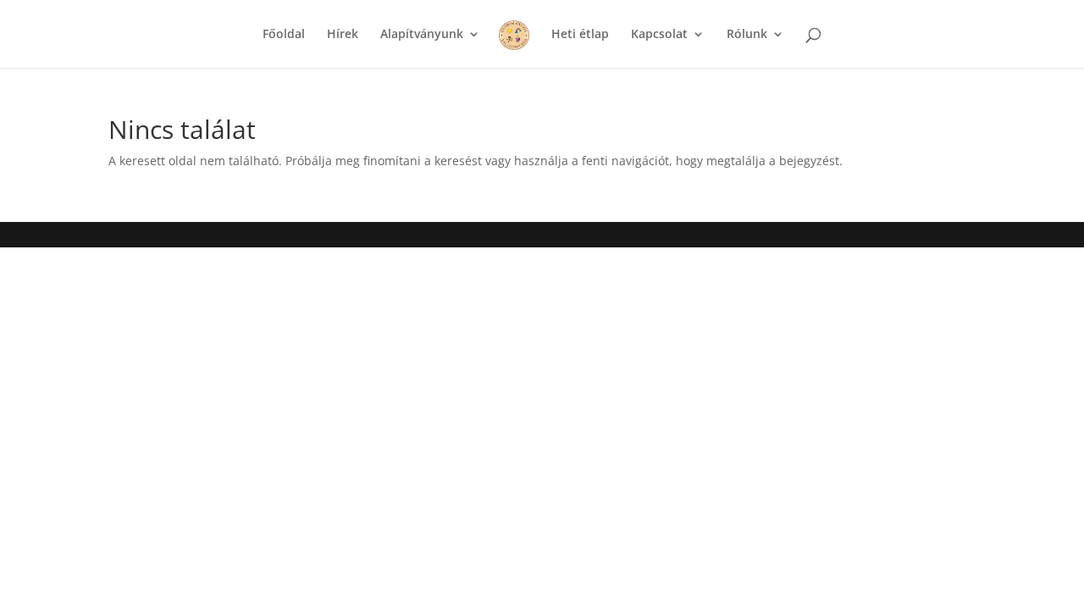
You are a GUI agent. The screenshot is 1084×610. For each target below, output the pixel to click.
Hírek (342, 35)
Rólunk (747, 35)
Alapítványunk (421, 35)
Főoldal (284, 35)
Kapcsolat (659, 35)
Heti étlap (580, 35)
